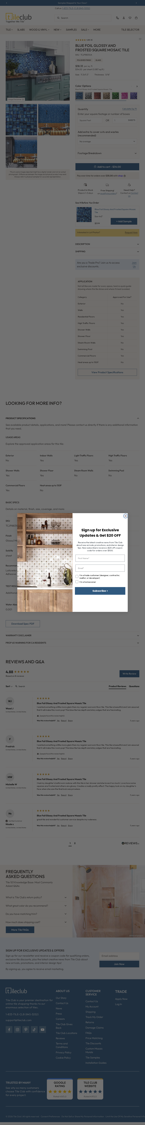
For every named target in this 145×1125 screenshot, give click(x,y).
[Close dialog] (125, 516)
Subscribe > (100, 591)
